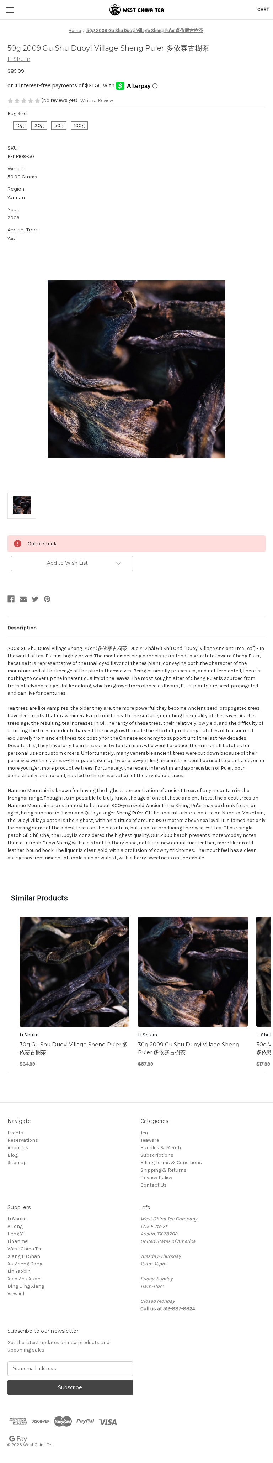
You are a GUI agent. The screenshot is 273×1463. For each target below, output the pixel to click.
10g (20, 126)
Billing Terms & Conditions (171, 1163)
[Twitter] (35, 599)
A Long (15, 1226)
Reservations (22, 1140)
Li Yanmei (17, 1241)
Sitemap (17, 1163)
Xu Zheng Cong (24, 1264)
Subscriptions (156, 1155)
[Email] (23, 599)
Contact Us (153, 1185)
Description (22, 627)
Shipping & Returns (163, 1170)
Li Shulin (17, 1219)
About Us (17, 1148)
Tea (144, 1133)
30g (39, 126)
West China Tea (25, 1249)
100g (79, 126)
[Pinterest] (47, 599)
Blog (12, 1155)
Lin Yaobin (19, 1271)
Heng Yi (15, 1234)
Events (15, 1133)
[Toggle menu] (10, 10)
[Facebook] (11, 599)
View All (15, 1294)
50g (58, 126)
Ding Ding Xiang (25, 1286)
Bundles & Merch (160, 1148)
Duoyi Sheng (56, 843)
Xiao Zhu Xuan (24, 1279)
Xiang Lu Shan (23, 1256)
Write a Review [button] (96, 101)
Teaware (149, 1140)
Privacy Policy (156, 1178)
